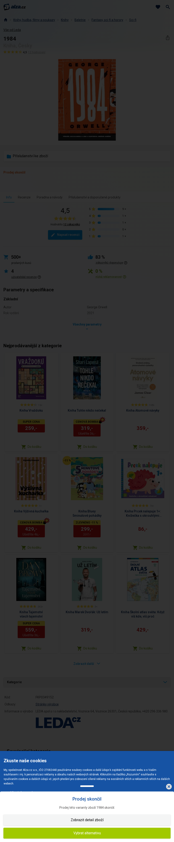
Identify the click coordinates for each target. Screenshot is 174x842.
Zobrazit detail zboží (87, 820)
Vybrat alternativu (87, 833)
